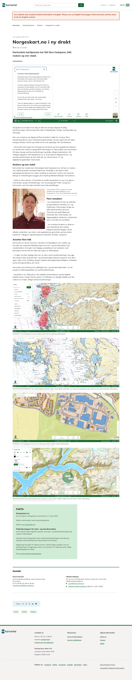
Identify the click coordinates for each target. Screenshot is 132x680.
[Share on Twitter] (29, 604)
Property (33, 612)
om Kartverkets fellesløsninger (30, 554)
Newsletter (78, 665)
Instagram (62, 665)
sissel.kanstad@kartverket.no (23, 585)
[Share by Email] (36, 604)
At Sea (16, 612)
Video (85, 665)
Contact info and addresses (44, 642)
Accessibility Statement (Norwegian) (112, 668)
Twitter (54, 665)
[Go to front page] (9, 5)
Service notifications (74, 640)
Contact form (45, 639)
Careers (102, 640)
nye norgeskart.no (28, 525)
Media (102, 644)
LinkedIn (70, 665)
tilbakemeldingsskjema (77, 586)
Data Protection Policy (107, 665)
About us (103, 637)
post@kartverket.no (76, 583)
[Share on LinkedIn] (33, 604)
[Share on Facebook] (26, 604)
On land (24, 612)
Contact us (104, 5)
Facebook (47, 665)
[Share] (23, 604)
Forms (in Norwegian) (74, 637)
